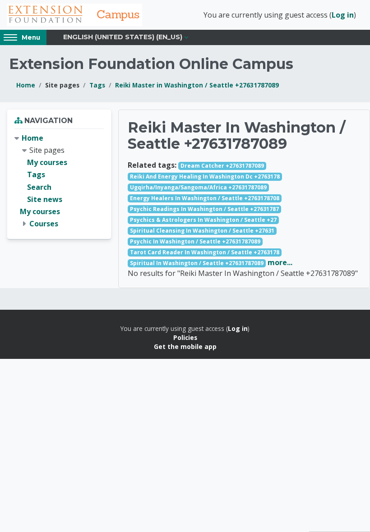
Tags (97, 85)
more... (280, 262)
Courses (43, 224)
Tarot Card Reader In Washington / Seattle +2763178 (204, 252)
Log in (343, 15)
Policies (185, 337)
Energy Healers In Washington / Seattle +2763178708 (204, 198)
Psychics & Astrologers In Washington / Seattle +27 (203, 220)
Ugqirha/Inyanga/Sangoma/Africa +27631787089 (198, 187)
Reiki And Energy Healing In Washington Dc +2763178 (205, 176)
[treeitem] (59, 181)
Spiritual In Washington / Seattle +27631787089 (197, 263)
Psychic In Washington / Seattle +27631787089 (195, 241)
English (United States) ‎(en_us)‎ (122, 37)
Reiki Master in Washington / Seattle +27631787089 (197, 85)
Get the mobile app (185, 346)
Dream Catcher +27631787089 (222, 166)
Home (25, 85)
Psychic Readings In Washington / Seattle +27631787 (204, 209)
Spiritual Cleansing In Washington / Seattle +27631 (202, 230)
